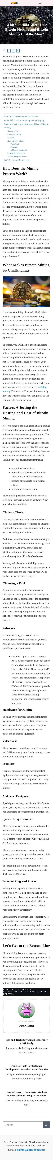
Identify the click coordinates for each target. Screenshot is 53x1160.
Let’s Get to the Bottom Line (17, 160)
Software (11, 137)
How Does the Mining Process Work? (21, 116)
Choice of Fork (13, 131)
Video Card (15, 144)
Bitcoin (8, 989)
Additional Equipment (19, 150)
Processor (14, 147)
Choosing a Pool (14, 134)
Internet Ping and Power (17, 156)
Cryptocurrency (14, 992)
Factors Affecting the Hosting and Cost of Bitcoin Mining (26, 126)
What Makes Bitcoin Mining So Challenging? (24, 120)
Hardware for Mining (15, 141)
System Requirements (16, 153)
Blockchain (23, 989)
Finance (32, 992)
